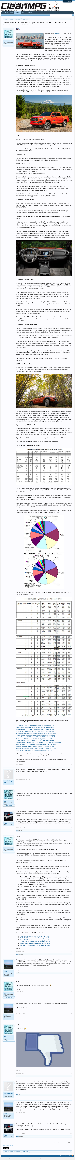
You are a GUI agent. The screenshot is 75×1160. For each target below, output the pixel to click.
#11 (71, 1112)
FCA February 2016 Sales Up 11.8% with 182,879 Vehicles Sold (35, 731)
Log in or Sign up (67, 1)
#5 (71, 951)
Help (64, 1155)
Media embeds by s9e (33, 1158)
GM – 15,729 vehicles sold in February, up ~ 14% (34, 940)
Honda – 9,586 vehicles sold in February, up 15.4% (35, 943)
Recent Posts (15, 14)
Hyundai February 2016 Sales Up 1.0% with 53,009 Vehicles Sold (35, 737)
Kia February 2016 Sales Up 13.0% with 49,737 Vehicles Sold (34, 739)
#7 (71, 991)
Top (70, 1155)
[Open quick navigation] (70, 19)
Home (6, 12)
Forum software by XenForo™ (14, 1158)
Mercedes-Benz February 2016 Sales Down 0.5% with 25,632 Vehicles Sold (38, 742)
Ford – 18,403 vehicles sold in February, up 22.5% (35, 938)
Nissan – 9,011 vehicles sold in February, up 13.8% (35, 945)
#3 (71, 801)
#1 (71, 764)
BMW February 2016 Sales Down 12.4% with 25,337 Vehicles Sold (36, 744)
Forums (17, 12)
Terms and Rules (69, 1158)
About (11, 12)
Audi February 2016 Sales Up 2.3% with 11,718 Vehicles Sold (34, 750)
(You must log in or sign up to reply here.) (63, 1142)
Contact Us (59, 1155)
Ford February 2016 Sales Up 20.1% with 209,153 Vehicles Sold (35, 727)
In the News (12, 24)
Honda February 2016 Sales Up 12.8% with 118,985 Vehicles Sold (35, 735)
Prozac (6, 823)
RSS (72, 1155)
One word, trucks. (24, 30)
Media (23, 12)
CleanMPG (58, 33)
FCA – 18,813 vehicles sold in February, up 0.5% (34, 936)
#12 (71, 1133)
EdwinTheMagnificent (9, 781)
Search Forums (6, 14)
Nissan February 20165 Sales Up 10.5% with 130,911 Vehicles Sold (36, 733)
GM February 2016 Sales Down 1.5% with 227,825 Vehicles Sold (35, 725)
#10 (71, 1092)
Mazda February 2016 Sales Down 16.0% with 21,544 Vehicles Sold (36, 748)
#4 (71, 827)
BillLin (17, 954)
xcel (21, 24)
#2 (71, 779)
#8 (71, 1013)
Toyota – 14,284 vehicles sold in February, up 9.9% (35, 941)
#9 (71, 1073)
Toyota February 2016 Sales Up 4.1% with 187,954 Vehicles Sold (35, 729)
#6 (71, 970)
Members (30, 12)
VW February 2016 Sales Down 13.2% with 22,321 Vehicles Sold (35, 746)
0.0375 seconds (45, 1158)
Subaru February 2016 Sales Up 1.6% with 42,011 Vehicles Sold (35, 740)
